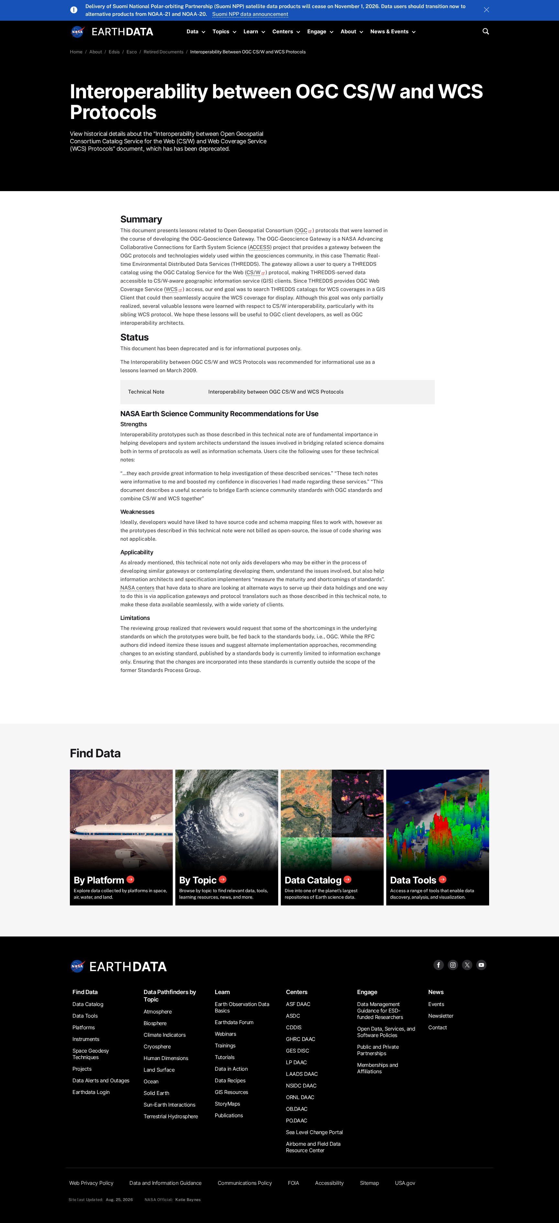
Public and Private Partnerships (378, 1050)
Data (192, 31)
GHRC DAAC (300, 1039)
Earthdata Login (91, 1092)
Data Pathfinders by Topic (170, 996)
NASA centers (137, 588)
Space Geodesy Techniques (90, 1053)
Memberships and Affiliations (377, 1068)
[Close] (486, 10)
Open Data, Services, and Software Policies (386, 1031)
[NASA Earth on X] (467, 964)
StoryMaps (227, 1103)
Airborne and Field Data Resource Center (313, 1147)
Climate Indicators (164, 1035)
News (436, 992)
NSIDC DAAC (301, 1085)
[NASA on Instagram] (453, 964)
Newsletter (440, 1015)
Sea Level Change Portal (314, 1132)
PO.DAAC (296, 1120)
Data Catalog (87, 1004)
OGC (301, 230)
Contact (437, 1027)
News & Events (389, 31)
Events (436, 1004)
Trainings (225, 1045)
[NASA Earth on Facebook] (438, 964)
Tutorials (225, 1057)
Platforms (83, 1027)
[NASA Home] (78, 32)
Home (76, 51)
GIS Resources (231, 1092)
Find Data (85, 992)
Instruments (85, 1039)
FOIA (293, 1183)
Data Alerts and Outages (100, 1080)
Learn (251, 31)
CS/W (253, 272)
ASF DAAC (298, 1004)
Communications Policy (245, 1183)
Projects (81, 1069)
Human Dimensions (166, 1058)
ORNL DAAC (300, 1097)
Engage (316, 31)
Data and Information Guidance (165, 1183)
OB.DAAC (297, 1109)
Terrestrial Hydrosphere (171, 1116)
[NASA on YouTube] (481, 964)
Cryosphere (157, 1046)
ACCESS (259, 247)
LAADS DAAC (302, 1074)
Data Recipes (230, 1080)
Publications (229, 1115)
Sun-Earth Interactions (169, 1104)
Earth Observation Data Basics (242, 1007)
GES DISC (297, 1050)
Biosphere (155, 1023)
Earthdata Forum (234, 1022)
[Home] (122, 31)
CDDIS (293, 1027)
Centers (282, 31)
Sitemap (369, 1183)
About (348, 31)
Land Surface (159, 1069)
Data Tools (84, 1015)
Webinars (225, 1034)
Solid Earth (156, 1093)
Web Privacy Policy (91, 1183)
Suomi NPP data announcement (250, 14)
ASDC (293, 1015)
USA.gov (405, 1183)
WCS (172, 289)
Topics (221, 31)
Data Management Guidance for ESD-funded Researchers (380, 1010)
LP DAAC (296, 1062)
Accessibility (329, 1183)
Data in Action (231, 1069)
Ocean (151, 1081)
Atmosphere (157, 1011)
